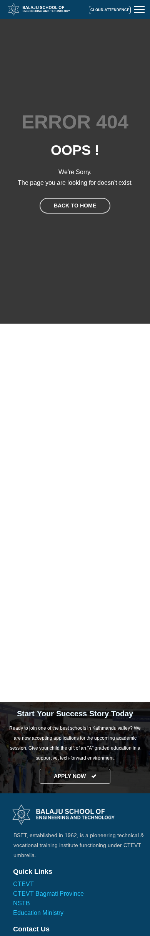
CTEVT (23, 884)
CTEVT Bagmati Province (48, 893)
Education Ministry (38, 913)
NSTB (21, 903)
